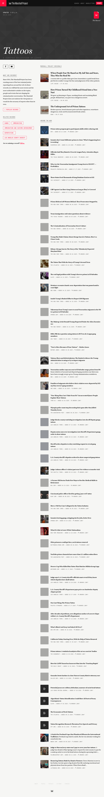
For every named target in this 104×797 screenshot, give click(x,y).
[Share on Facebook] (5, 66)
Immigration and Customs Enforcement (18, 128)
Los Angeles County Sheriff (15, 138)
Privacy (51, 783)
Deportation (9, 133)
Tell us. (22, 143)
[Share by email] (11, 66)
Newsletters (90, 3)
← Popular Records (11, 109)
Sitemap (59, 783)
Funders (67, 783)
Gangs (7, 123)
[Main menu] (3, 3)
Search (76, 3)
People (43, 783)
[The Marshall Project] (17, 3)
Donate (99, 3)
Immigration (17, 123)
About (82, 3)
